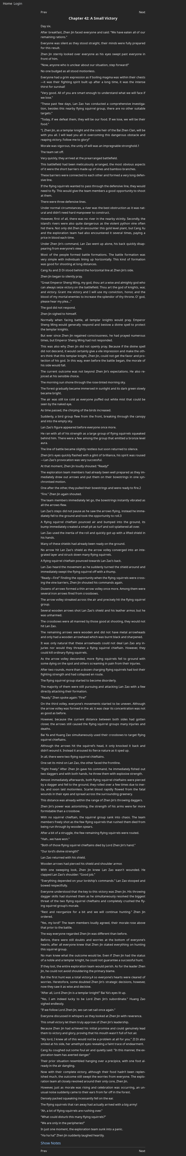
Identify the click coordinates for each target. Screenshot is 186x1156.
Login (18, 3)
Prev (44, 12)
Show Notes (51, 1143)
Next (142, 12)
